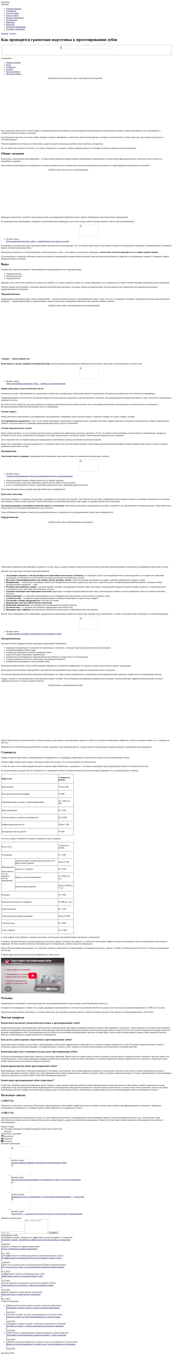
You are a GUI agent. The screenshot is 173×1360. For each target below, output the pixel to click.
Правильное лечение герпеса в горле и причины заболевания (32, 1308)
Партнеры (10, 22)
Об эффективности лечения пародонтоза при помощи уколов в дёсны (31, 1258)
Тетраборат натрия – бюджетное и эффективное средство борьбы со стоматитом (35, 1240)
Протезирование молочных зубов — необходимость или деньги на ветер (37, 241)
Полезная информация (16, 27)
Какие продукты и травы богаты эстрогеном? (21, 1294)
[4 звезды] (33, 1129)
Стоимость (10, 67)
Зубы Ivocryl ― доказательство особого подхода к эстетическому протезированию (46, 1214)
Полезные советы (13, 74)
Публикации (11, 20)
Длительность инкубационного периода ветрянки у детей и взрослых (36, 1335)
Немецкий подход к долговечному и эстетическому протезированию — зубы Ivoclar (47, 1197)
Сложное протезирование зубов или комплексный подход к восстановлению (39, 476)
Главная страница (13, 9)
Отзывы (9, 69)
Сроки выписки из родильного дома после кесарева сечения (27, 1285)
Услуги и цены (12, 13)
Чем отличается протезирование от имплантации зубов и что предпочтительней (46, 1180)
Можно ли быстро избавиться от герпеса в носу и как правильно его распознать (40, 1344)
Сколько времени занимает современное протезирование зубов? (34, 634)
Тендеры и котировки (15, 29)
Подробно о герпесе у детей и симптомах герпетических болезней (35, 1326)
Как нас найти (12, 15)
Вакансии (10, 25)
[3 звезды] (24, 1129)
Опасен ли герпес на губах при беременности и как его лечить (33, 1317)
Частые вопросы (13, 72)
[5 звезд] (42, 1129)
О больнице (11, 11)
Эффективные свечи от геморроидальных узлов (22, 1276)
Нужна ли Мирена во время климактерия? (19, 1249)
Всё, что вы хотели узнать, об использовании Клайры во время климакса (32, 1267)
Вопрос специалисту (15, 18)
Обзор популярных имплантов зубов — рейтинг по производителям (35, 383)
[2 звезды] (14, 1129)
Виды (8, 65)
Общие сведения (13, 62)
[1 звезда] (5, 1129)
